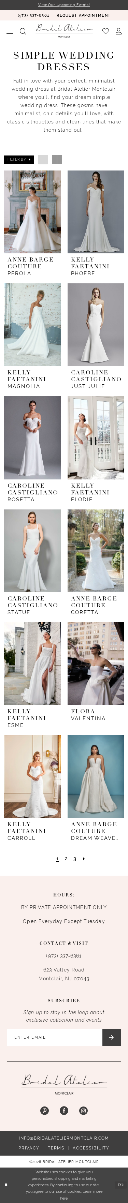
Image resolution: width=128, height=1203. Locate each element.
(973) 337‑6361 (64, 956)
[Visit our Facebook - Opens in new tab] (64, 1111)
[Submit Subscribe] (111, 1037)
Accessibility (91, 1148)
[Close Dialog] (6, 1185)
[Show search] (22, 31)
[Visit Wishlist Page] (105, 31)
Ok (121, 1185)
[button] (9, 31)
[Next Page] (84, 858)
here (64, 1198)
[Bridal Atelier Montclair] (64, 31)
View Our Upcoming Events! (64, 5)
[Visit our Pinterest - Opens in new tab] (44, 1111)
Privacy (29, 1148)
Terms (56, 1148)
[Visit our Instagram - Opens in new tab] (83, 1111)
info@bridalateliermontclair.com (64, 1138)
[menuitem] (33, 15)
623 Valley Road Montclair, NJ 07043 (64, 974)
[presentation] (32, 211)
